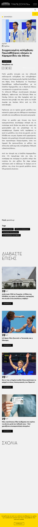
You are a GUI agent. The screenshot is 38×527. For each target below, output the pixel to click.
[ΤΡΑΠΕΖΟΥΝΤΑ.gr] (16, 4)
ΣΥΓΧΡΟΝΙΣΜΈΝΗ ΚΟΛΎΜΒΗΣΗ (11, 235)
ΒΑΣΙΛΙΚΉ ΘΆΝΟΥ (8, 229)
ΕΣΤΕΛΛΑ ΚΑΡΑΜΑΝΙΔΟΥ (22, 229)
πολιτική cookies (19, 519)
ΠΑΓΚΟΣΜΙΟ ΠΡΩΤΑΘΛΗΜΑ (10, 232)
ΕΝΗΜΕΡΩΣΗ (6, 61)
